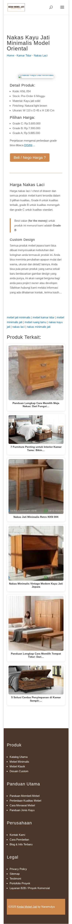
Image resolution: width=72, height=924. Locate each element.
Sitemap (15, 873)
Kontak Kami (17, 834)
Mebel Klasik (17, 766)
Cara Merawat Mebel (22, 805)
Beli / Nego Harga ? (30, 158)
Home (10, 55)
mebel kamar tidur (43, 317)
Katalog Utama (19, 756)
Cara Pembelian (19, 839)
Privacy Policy (18, 869)
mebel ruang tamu (35, 322)
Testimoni (15, 878)
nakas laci (18, 326)
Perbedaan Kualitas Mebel (25, 800)
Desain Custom (19, 771)
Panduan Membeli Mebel (25, 795)
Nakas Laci (40, 55)
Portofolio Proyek (20, 883)
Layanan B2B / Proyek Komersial (30, 888)
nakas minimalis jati (38, 326)
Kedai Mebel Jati (27, 906)
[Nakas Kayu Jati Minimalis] (36, 74)
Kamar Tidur (24, 55)
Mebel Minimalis (19, 761)
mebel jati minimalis (18, 317)
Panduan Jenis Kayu (22, 810)
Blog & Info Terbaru (21, 844)
